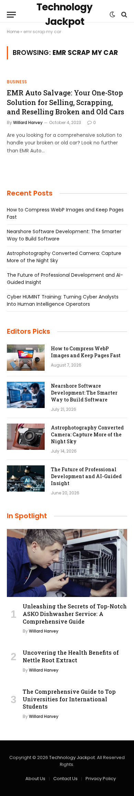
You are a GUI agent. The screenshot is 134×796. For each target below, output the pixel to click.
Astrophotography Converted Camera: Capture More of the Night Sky (87, 434)
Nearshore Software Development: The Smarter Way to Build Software (84, 392)
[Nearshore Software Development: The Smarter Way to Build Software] (26, 395)
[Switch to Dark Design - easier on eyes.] (112, 14)
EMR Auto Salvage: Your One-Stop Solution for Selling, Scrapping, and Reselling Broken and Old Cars (65, 102)
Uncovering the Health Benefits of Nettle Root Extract (71, 656)
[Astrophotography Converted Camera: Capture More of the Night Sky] (26, 437)
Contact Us (65, 778)
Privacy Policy (101, 778)
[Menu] (11, 14)
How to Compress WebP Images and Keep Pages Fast (86, 352)
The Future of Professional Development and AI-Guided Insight (86, 476)
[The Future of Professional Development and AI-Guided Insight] (26, 478)
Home (13, 32)
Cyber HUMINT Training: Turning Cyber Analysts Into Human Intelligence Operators (63, 300)
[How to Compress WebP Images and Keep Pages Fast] (26, 357)
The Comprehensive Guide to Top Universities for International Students (69, 699)
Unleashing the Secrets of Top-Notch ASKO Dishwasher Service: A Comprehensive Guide (75, 614)
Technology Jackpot (72, 757)
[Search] (123, 14)
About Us (35, 778)
